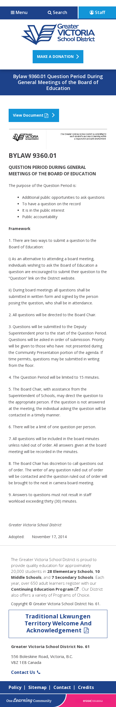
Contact (62, 687)
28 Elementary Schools (70, 571)
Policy (15, 687)
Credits (86, 687)
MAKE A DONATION (55, 56)
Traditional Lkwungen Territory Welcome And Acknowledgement (58, 623)
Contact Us (23, 672)
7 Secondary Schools (72, 577)
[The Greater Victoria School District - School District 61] (58, 42)
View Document (28, 115)
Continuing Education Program (42, 589)
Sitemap (37, 687)
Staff (99, 12)
